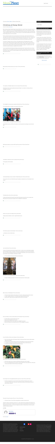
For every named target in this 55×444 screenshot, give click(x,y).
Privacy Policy (22, 430)
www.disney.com (48, 426)
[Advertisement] (27, 13)
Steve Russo (11, 411)
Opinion (7, 416)
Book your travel (44, 60)
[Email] (15, 413)
